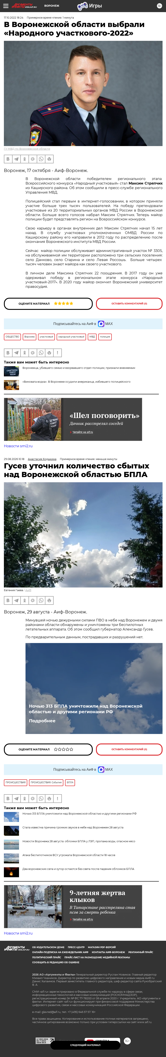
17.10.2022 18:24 (13, 17)
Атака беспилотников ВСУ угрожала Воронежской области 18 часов (68, 855)
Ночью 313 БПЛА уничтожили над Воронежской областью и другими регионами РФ (85, 709)
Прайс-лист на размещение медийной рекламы (97, 957)
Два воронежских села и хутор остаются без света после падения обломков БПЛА (78, 869)
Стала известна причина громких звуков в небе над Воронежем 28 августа (72, 827)
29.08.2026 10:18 (14, 459)
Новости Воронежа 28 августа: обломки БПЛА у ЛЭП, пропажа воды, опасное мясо (78, 841)
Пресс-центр (76, 947)
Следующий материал (85, 1045)
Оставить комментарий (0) (129, 303)
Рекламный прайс (140, 952)
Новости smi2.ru (18, 446)
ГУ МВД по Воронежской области (27, 148)
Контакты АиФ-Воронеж (108, 952)
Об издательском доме (48, 947)
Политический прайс (46, 957)
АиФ (28, 590)
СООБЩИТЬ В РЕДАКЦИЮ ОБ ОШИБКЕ (55, 962)
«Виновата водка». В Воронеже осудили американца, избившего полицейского (76, 381)
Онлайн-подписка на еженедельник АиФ (60, 952)
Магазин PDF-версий (102, 947)
